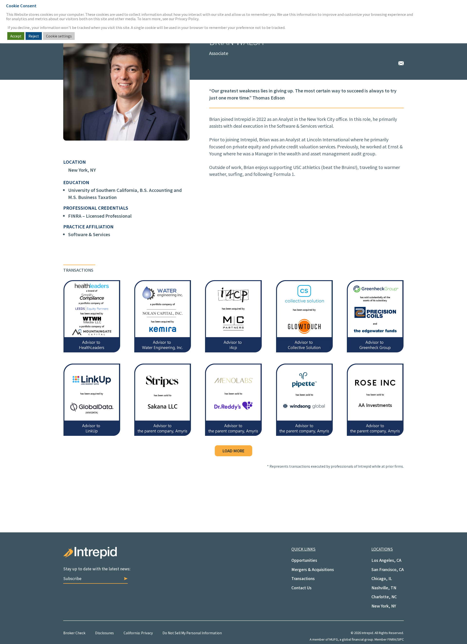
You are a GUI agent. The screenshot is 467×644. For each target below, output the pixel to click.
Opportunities (304, 560)
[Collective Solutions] (304, 350)
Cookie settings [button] (59, 36)
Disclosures (104, 632)
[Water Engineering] (162, 350)
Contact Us (301, 587)
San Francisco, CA (387, 569)
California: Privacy (138, 632)
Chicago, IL (381, 578)
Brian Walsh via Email (401, 62)
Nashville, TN (383, 587)
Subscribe (72, 578)
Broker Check (74, 632)
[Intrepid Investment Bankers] (148, 556)
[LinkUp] (91, 434)
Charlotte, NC (384, 596)
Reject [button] (33, 36)
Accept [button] (15, 36)
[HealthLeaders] (91, 350)
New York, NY (82, 170)
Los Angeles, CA (386, 560)
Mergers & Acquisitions (312, 569)
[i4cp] (233, 350)
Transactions (303, 578)
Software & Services (89, 234)
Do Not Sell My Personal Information (192, 632)
